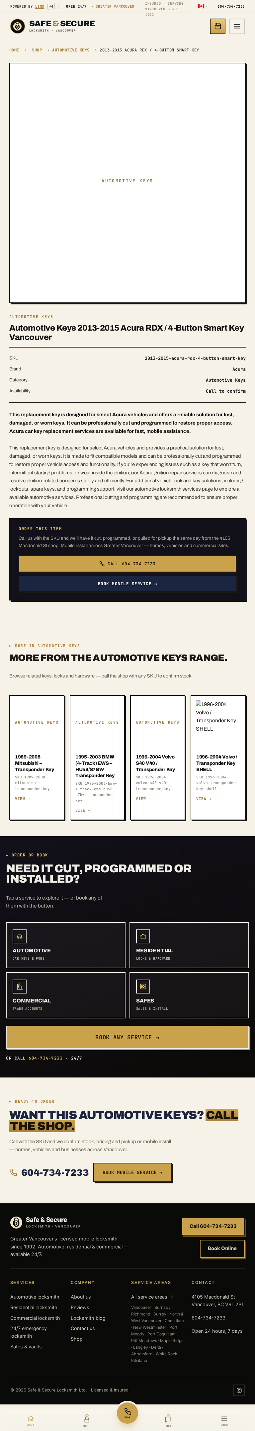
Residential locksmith (33, 1307)
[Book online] (217, 26)
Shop (37, 50)
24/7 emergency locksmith (28, 1332)
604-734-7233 (55, 1172)
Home (14, 50)
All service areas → (152, 1297)
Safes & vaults (26, 1346)
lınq (39, 6)
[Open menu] (237, 26)
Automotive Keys (70, 50)
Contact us (83, 1328)
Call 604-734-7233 (132, 564)
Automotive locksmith (34, 1297)
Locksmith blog (88, 1318)
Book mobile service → (127, 584)
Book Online (222, 1248)
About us (81, 1297)
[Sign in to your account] (51, 6)
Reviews (80, 1307)
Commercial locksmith (35, 1318)
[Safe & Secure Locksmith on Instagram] (239, 1390)
